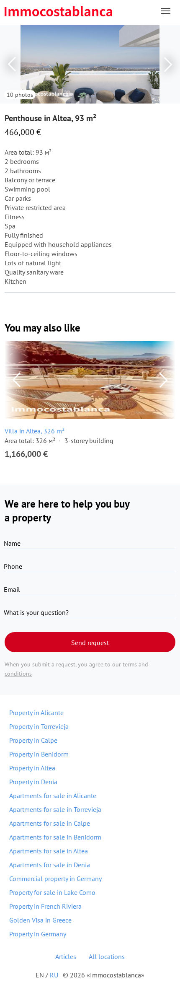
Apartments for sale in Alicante (52, 795)
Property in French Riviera (45, 906)
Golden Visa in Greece (40, 920)
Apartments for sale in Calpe (49, 823)
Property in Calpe (33, 740)
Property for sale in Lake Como (52, 892)
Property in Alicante (36, 712)
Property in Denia (33, 781)
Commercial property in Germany (55, 878)
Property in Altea (32, 768)
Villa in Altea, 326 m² (34, 431)
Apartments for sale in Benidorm (55, 837)
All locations (107, 956)
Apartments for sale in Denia (49, 864)
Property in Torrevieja (39, 726)
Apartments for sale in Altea (48, 851)
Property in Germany (37, 934)
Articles (65, 956)
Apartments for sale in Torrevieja (55, 809)
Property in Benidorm (39, 754)
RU (54, 975)
